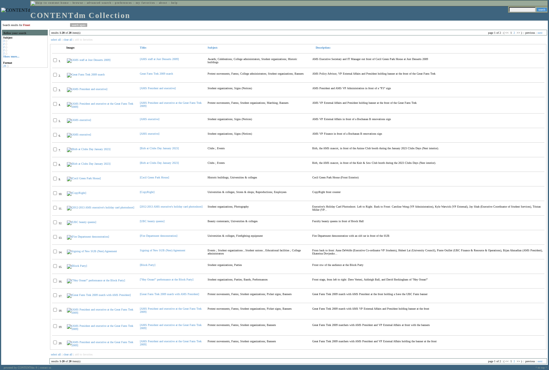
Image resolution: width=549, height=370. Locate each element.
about (163, 2)
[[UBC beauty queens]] (81, 222)
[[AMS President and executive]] (87, 89)
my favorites (145, 2)
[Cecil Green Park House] (154, 177)
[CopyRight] (147, 192)
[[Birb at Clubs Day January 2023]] (88, 149)
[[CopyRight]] (76, 192)
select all (56, 39)
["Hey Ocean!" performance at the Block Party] (166, 279)
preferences (123, 2)
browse (78, 2)
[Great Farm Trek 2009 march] (86, 74)
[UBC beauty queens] (152, 221)
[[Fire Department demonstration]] (88, 236)
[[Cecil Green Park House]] (84, 178)
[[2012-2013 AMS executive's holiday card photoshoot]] (100, 207)
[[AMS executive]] (79, 120)
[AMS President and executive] (158, 88)
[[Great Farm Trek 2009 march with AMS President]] (99, 295)
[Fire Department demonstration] (158, 235)
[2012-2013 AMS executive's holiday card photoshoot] (171, 206)
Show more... (11, 56)
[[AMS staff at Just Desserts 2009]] (88, 59)
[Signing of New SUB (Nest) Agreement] (92, 251)
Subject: (213, 47)
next (540, 32)
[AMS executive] (149, 119)
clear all (67, 39)
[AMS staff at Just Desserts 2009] (159, 59)
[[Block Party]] (77, 265)
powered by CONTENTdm (20, 367)
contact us (45, 367)
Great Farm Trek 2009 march (156, 73)
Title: (143, 47)
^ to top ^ (541, 367)
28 (4, 65)
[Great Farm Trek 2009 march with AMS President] (169, 294)
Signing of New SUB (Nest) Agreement (162, 250)
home (65, 2)
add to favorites (84, 39)
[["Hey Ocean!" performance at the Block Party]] (96, 280)
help (174, 2)
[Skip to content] (45, 2)
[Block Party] (147, 264)
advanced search (99, 2)
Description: (323, 47)
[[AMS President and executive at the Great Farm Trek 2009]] (101, 106)
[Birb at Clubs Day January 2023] (159, 148)
